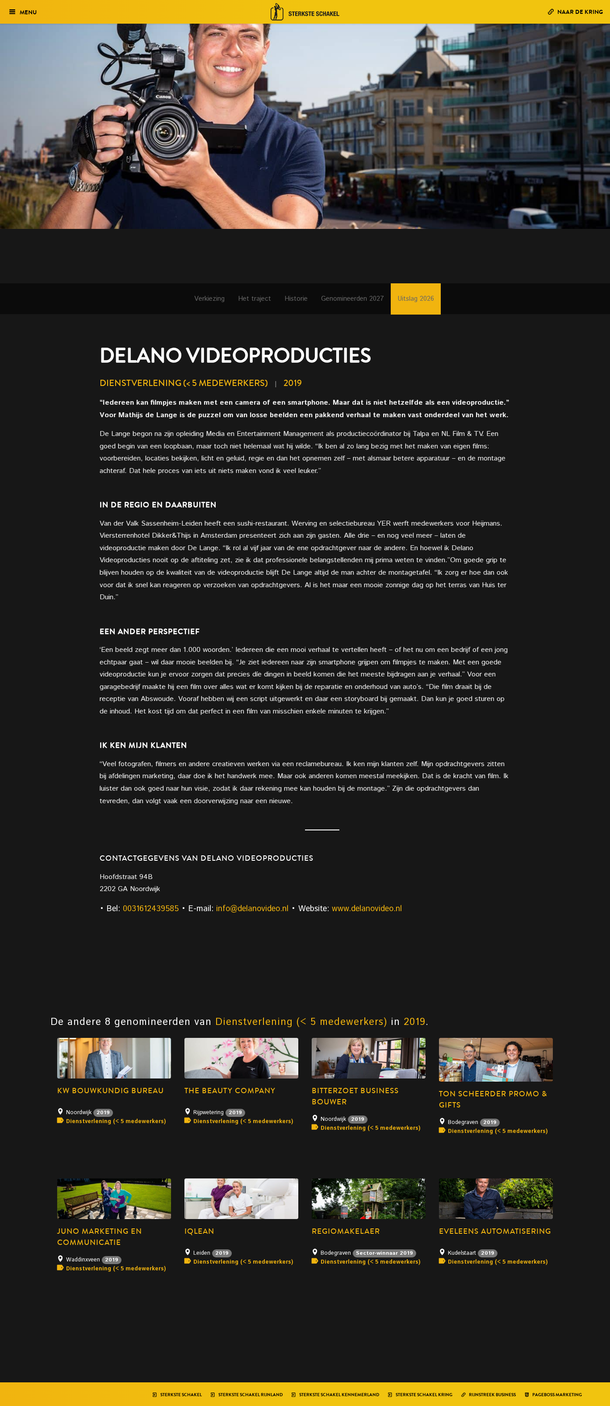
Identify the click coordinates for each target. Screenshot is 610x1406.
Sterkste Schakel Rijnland (250, 1395)
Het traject (254, 298)
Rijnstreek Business (492, 1395)
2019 (293, 383)
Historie (296, 298)
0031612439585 (151, 909)
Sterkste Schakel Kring (423, 1395)
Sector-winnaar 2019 (384, 1253)
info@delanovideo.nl (252, 909)
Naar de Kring (579, 12)
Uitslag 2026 (415, 298)
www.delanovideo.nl (367, 909)
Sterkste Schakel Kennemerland (338, 1395)
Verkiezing (209, 298)
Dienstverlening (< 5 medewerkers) (184, 383)
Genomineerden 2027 (352, 298)
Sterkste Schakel (180, 1395)
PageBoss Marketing (556, 1395)
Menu (28, 12)
